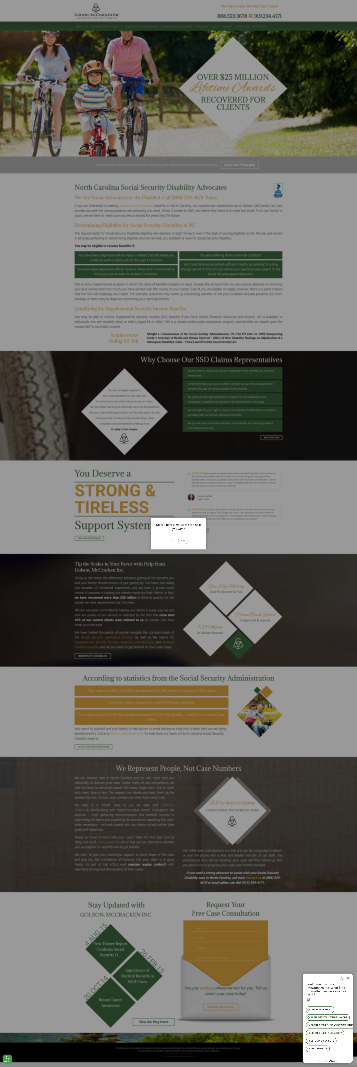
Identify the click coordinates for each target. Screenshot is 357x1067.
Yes (183, 540)
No (173, 540)
